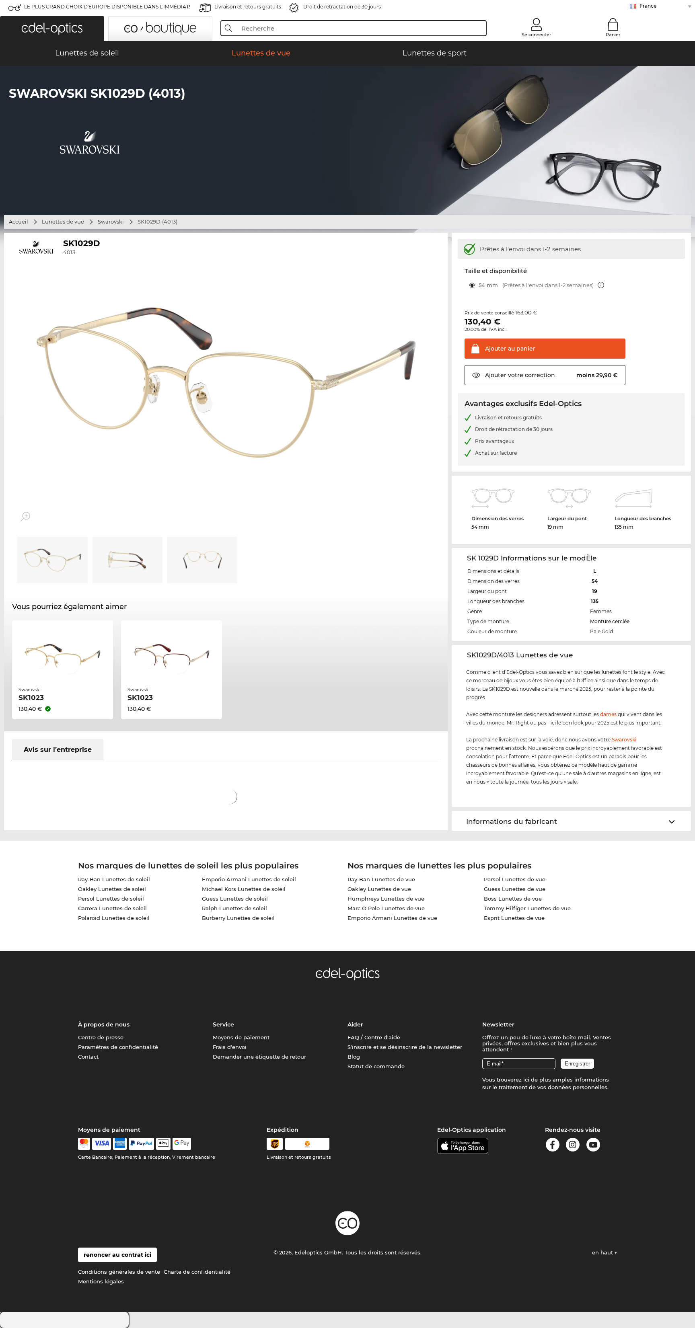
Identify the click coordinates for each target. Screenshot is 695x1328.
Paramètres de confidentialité (118, 1047)
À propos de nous (104, 1024)
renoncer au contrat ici (117, 1254)
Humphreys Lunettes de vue (386, 898)
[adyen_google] (182, 1144)
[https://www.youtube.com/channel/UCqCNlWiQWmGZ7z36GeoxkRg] (593, 1146)
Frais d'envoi (230, 1047)
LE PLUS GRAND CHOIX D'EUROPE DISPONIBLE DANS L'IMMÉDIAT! (107, 7)
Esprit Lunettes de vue (514, 918)
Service (223, 1024)
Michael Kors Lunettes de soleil (244, 889)
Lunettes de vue (63, 221)
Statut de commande (376, 1066)
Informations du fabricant (511, 821)
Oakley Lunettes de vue (379, 889)
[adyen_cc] (84, 1144)
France (647, 6)
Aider (355, 1024)
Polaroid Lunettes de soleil (114, 918)
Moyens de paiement (241, 1037)
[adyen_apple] (163, 1144)
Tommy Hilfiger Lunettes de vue (527, 908)
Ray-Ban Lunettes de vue (381, 879)
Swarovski (111, 221)
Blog (354, 1056)
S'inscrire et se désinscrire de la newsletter (405, 1047)
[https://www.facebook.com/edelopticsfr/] (552, 1146)
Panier (613, 34)
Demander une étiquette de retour (259, 1056)
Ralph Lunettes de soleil (234, 908)
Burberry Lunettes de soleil (238, 918)
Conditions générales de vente (119, 1271)
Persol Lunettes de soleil (111, 898)
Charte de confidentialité (197, 1271)
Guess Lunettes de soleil (235, 898)
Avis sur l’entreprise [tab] (58, 749)
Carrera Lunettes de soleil (112, 908)
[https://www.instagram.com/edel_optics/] (573, 1146)
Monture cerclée (609, 621)
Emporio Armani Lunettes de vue (392, 918)
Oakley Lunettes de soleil (112, 889)
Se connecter (536, 34)
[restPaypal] (141, 1144)
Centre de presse (100, 1037)
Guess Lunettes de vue (514, 889)
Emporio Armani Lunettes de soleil (249, 879)
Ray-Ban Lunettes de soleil (114, 879)
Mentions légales (101, 1281)
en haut (603, 1252)
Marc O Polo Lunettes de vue (386, 908)
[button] (52, 28)
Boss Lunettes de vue (513, 898)
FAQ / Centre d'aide (374, 1037)
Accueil (18, 221)
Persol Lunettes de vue (514, 879)
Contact (88, 1056)
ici (526, 1079)
